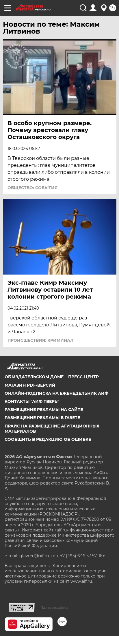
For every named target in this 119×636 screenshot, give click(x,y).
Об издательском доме (34, 376)
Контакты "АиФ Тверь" (32, 401)
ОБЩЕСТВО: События (32, 188)
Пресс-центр (83, 376)
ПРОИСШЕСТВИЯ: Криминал (40, 340)
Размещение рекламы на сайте (44, 409)
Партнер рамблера (54, 607)
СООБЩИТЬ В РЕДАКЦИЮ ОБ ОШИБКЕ (48, 439)
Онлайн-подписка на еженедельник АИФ (56, 393)
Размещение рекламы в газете (42, 417)
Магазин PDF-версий (30, 385)
